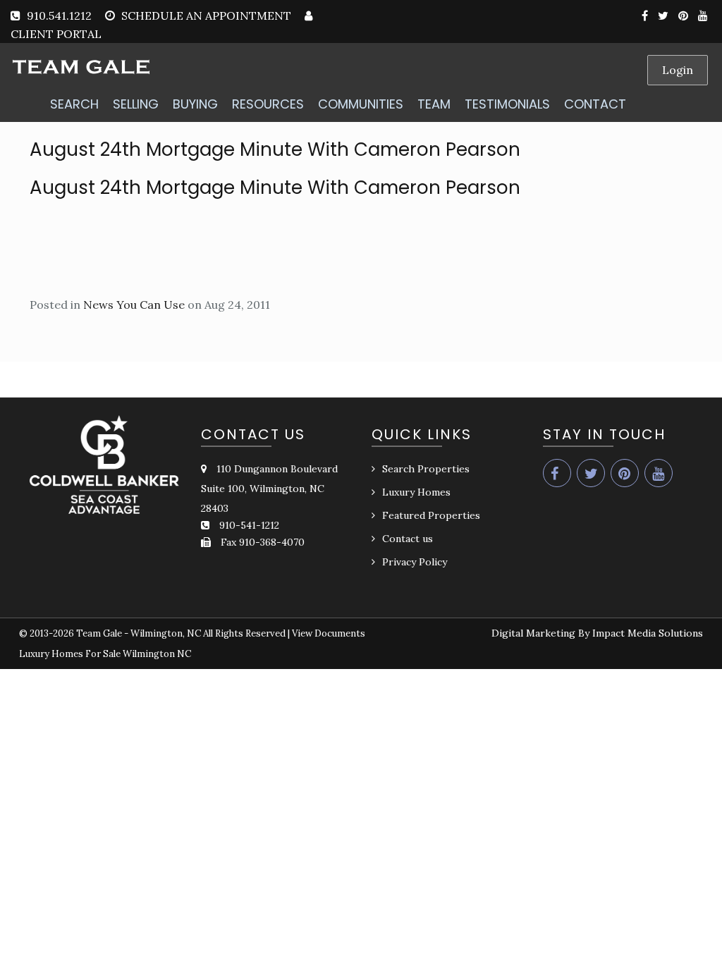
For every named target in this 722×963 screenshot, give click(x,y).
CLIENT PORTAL (56, 34)
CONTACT (595, 104)
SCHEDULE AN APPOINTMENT (206, 15)
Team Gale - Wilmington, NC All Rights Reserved (181, 633)
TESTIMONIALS (507, 104)
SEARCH (74, 104)
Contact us (407, 538)
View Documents (328, 633)
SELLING (136, 104)
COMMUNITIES (360, 104)
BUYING (195, 104)
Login (677, 70)
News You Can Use (134, 305)
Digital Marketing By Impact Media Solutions (597, 633)
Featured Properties (431, 515)
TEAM (434, 104)
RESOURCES (268, 104)
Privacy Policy (414, 562)
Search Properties (426, 468)
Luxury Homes (416, 492)
